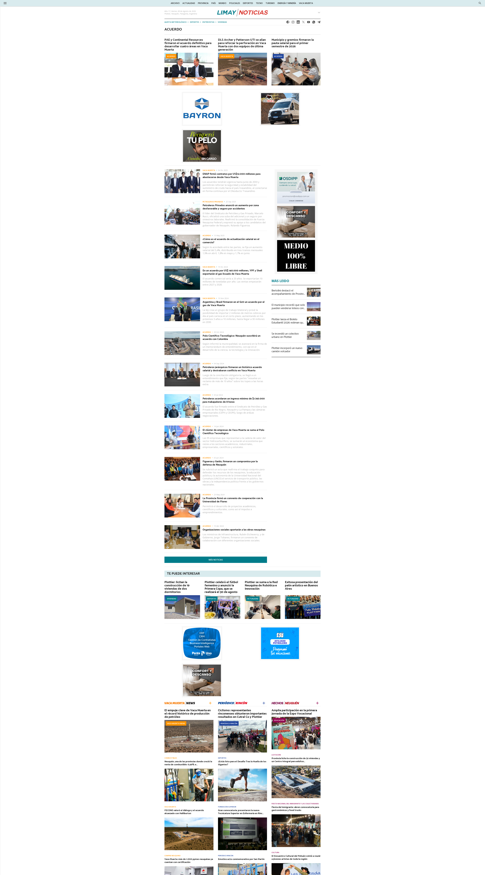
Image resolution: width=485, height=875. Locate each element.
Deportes (194, 22)
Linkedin (298, 23)
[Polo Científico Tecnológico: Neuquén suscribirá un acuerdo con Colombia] (182, 332)
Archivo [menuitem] (175, 3)
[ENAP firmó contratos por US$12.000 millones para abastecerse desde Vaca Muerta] (182, 170)
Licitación (276, 755)
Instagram (293, 23)
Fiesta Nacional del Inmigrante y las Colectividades (295, 803)
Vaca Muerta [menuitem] (306, 3)
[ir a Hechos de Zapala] (285, 703)
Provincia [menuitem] (203, 3)
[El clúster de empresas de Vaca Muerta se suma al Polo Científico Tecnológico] (182, 426)
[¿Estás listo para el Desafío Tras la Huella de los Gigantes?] (242, 769)
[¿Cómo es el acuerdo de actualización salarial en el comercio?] (182, 235)
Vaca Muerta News (176, 723)
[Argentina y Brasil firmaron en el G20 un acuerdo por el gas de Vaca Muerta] (182, 298)
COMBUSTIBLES (170, 758)
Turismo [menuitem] (270, 3)
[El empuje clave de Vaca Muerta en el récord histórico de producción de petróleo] (188, 721)
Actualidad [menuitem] (189, 3)
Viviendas (222, 22)
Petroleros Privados (213, 202)
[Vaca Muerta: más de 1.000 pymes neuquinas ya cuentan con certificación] (188, 867)
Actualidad (252, 598)
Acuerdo (171, 56)
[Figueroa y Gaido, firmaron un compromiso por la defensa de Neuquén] (182, 458)
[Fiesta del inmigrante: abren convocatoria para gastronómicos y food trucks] (296, 815)
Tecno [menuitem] (259, 3)
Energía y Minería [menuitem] (287, 3)
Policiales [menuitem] (234, 3)
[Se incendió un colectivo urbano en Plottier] (314, 332)
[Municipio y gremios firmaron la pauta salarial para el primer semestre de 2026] (296, 53)
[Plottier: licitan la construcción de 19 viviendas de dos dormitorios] (182, 596)
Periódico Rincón (229, 723)
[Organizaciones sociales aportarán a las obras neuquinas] (182, 526)
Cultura (275, 852)
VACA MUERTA (227, 56)
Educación (279, 720)
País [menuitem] (213, 3)
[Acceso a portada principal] (21, 3)
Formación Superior (227, 807)
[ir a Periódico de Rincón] (232, 703)
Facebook (287, 23)
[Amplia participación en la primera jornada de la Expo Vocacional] (296, 717)
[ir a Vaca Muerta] (179, 702)
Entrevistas (208, 22)
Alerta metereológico (175, 22)
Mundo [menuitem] (222, 3)
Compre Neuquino (172, 855)
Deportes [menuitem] (248, 3)
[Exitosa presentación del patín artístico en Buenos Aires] (303, 596)
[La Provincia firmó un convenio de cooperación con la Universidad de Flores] (182, 494)
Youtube (308, 23)
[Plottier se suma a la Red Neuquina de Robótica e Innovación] (262, 596)
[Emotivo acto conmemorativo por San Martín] (242, 864)
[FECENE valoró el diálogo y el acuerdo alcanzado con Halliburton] (188, 818)
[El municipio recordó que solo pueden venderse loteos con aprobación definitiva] (314, 303)
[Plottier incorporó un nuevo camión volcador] (314, 346)
